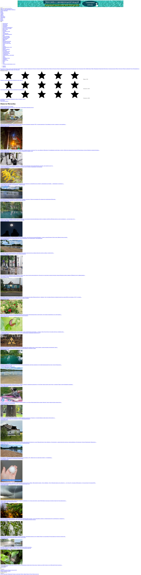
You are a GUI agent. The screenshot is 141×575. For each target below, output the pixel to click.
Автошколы (5, 26)
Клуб (16, 570)
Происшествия (63, 68)
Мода (42, 68)
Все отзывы (2, 100)
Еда (23, 68)
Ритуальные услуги (6, 51)
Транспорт (18, 69)
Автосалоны (5, 24)
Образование (96, 68)
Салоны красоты (6, 52)
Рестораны (5, 50)
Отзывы (1, 13)
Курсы (1, 18)
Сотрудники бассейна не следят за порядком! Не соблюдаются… (12, 89)
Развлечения (101, 68)
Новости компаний (126, 68)
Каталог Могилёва (3, 574)
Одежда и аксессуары (7, 43)
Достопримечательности (7, 34)
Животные (9, 69)
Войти (1, 8)
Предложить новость (4, 101)
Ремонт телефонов (6, 49)
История (15, 68)
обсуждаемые (10, 106)
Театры (4, 57)
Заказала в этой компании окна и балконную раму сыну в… (11, 80)
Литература (39, 68)
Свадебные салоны (6, 53)
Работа (1, 11)
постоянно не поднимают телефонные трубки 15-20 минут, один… (13, 99)
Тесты (131, 68)
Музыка (44, 68)
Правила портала (11, 570)
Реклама (4, 48)
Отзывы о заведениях (16, 574)
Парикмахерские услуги (7, 47)
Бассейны (4, 30)
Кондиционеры (5, 38)
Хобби (87, 68)
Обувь (4, 44)
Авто (13, 68)
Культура (34, 68)
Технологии (81, 68)
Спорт (77, 68)
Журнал (1, 20)
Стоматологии (5, 54)
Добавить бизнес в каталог (5, 571)
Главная (4, 65)
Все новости (2, 68)
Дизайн (18, 68)
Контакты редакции (4, 570)
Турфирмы (5, 59)
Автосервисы (5, 25)
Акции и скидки (8, 68)
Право (12, 69)
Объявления (2, 17)
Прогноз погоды (36, 574)
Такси (4, 56)
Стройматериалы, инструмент (8, 55)
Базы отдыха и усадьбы (7, 28)
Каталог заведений (4, 10)
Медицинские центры (7, 41)
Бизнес (90, 68)
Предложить (2, 16)
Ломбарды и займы (6, 37)
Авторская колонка (111, 68)
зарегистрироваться (8, 8)
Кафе (4, 35)
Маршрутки (5, 39)
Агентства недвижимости (7, 27)
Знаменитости (30, 68)
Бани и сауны (5, 29)
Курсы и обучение (6, 36)
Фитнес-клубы (5, 60)
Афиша (1, 14)
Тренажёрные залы (6, 58)
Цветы (4, 61)
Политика (55, 68)
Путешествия (73, 68)
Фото (85, 68)
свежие (1, 106)
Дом (21, 68)
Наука (48, 68)
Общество (51, 68)
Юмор (92, 68)
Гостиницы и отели (6, 31)
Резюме (1, 12)
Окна (4, 45)
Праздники (106, 68)
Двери (4, 32)
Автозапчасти (5, 23)
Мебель (4, 40)
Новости (2, 15)
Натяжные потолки (6, 42)
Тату (3, 62)
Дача (14, 69)
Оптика (4, 46)
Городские (121, 68)
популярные (5, 106)
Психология (68, 68)
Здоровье (25, 68)
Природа (58, 68)
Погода (1, 19)
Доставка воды (5, 33)
